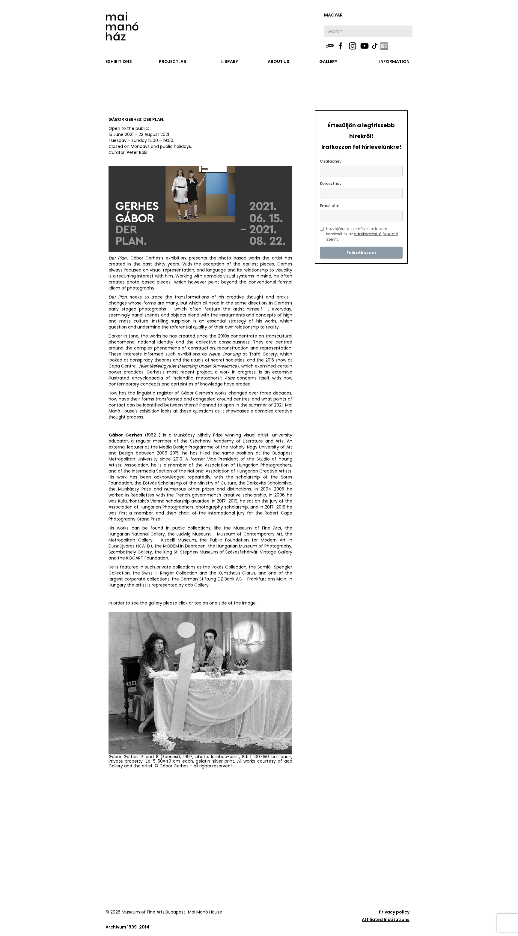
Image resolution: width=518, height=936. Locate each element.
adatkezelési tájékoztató (376, 233)
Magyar (333, 15)
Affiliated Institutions (385, 919)
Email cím (329, 205)
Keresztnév (330, 183)
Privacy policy (394, 912)
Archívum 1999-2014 (127, 927)
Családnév (330, 161)
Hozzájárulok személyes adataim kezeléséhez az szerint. (362, 234)
